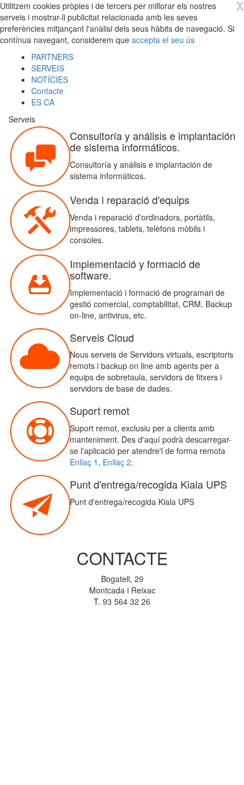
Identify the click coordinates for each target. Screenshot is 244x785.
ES (37, 102)
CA (49, 102)
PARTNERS (52, 56)
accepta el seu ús (163, 39)
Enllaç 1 (84, 462)
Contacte (47, 90)
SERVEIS (47, 68)
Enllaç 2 (117, 462)
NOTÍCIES (49, 79)
